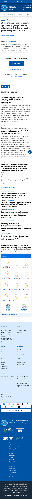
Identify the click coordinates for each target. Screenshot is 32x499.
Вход (28, 7)
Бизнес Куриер (20, 354)
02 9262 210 (17, 410)
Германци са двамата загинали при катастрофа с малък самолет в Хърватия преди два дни (14, 195)
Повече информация (20, 495)
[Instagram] (9, 404)
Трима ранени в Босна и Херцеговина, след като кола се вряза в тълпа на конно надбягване (14, 238)
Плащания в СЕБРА (13, 479)
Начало (3, 20)
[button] (18, 1)
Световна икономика (22, 350)
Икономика (20, 346)
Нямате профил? (27, 9)
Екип (10, 474)
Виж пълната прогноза (9, 314)
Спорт (19, 358)
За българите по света (7, 379)
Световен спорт (21, 362)
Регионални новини (6, 332)
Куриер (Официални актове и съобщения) (6, 339)
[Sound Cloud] (19, 406)
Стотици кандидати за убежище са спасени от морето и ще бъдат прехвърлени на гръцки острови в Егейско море (14, 214)
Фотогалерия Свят (22, 379)
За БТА (10, 444)
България (4, 327)
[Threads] (14, 404)
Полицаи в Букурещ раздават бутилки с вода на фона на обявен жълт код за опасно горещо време (16, 204)
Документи (12, 455)
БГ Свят (3, 373)
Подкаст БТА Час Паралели (8, 397)
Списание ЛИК (12, 472)
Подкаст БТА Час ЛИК (6, 399)
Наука (2, 364)
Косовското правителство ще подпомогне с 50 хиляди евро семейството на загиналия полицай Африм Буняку (14, 100)
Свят (18, 327)
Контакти (11, 477)
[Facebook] (5, 404)
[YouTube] (18, 404)
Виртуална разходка (14, 446)
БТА (10, 442)
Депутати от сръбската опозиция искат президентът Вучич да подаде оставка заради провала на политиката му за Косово (15, 130)
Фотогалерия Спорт (22, 383)
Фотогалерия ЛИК (21, 381)
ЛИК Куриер (4, 368)
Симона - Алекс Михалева (7, 35)
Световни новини (21, 330)
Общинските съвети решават (6, 335)
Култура (3, 362)
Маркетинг (12, 468)
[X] (23, 404)
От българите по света (7, 376)
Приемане (8, 495)
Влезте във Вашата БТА (16, 69)
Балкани (9, 20)
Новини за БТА (12, 449)
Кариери (11, 457)
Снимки (19, 373)
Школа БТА (11, 459)
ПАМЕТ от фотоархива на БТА (24, 386)
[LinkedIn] (27, 404)
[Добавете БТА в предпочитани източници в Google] (26, 406)
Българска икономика (22, 352)
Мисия (10, 451)
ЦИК (2, 341)
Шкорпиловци (12, 462)
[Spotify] (13, 406)
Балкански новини (5, 350)
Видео (3, 391)
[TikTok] (6, 406)
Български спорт (21, 364)
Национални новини (6, 330)
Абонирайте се (16, 63)
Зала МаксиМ (12, 470)
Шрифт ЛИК (12, 466)
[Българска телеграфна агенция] (4, 423)
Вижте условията (16, 76)
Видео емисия (4, 394)
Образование (4, 366)
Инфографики (21, 391)
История (11, 453)
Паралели (19, 332)
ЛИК (2, 358)
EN (21, 1)
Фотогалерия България (23, 376)
